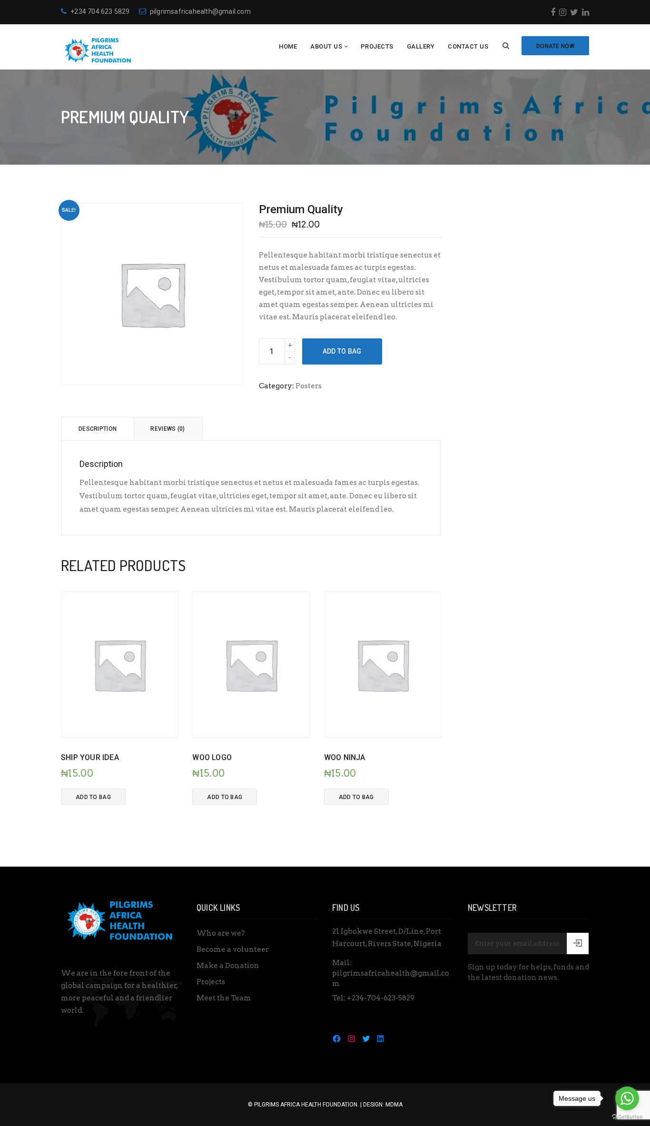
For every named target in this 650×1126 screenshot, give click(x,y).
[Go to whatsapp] (627, 1098)
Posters (308, 386)
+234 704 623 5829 (99, 11)
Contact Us (468, 46)
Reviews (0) (167, 428)
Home (288, 46)
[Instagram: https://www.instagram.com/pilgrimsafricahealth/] (351, 1038)
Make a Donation (228, 965)
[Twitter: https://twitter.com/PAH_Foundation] (366, 1038)
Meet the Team (224, 998)
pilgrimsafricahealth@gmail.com (200, 11)
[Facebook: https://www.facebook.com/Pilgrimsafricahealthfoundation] (336, 1038)
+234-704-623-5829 (380, 998)
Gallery (421, 46)
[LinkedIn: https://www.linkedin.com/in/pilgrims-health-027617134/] (380, 1038)
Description (98, 428)
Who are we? (221, 933)
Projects (377, 46)
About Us (326, 46)
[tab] (97, 428)
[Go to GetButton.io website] (627, 1116)
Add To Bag (342, 351)
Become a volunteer (233, 949)
